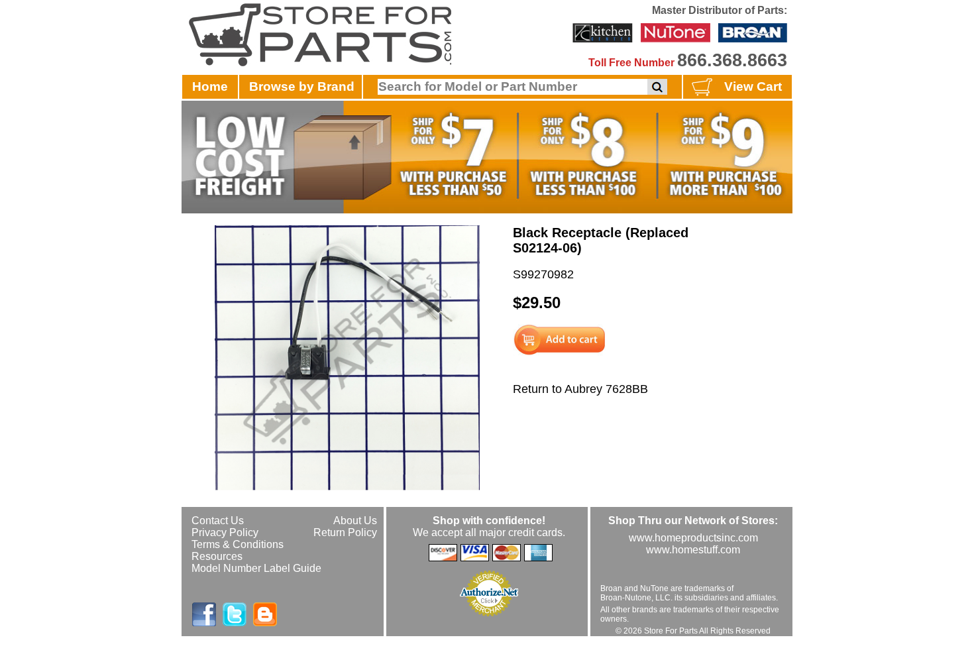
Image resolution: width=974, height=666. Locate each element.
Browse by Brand (301, 86)
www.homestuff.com (693, 549)
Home (210, 86)
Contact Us (217, 520)
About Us (355, 520)
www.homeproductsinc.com (693, 537)
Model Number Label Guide (256, 568)
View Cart (753, 86)
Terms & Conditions (237, 544)
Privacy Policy (224, 532)
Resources (217, 556)
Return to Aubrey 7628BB (580, 389)
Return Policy (345, 532)
